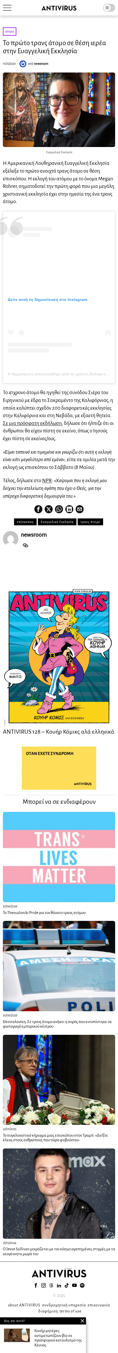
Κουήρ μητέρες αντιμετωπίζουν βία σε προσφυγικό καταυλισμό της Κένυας (58, 1338)
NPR (47, 480)
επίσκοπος (25, 522)
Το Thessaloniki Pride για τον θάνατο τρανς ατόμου (44, 913)
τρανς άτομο (90, 522)
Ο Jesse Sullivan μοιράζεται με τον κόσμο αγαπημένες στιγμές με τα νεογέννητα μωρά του (59, 1251)
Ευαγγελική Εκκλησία (57, 522)
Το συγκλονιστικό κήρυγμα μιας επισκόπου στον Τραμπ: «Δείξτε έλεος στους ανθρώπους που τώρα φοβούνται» (55, 1137)
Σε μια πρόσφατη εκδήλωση (32, 423)
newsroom (41, 63)
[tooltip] (38, 509)
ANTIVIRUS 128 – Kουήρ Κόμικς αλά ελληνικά (58, 731)
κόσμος (9, 31)
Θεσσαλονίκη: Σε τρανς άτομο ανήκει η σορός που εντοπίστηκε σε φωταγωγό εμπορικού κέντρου (57, 1024)
